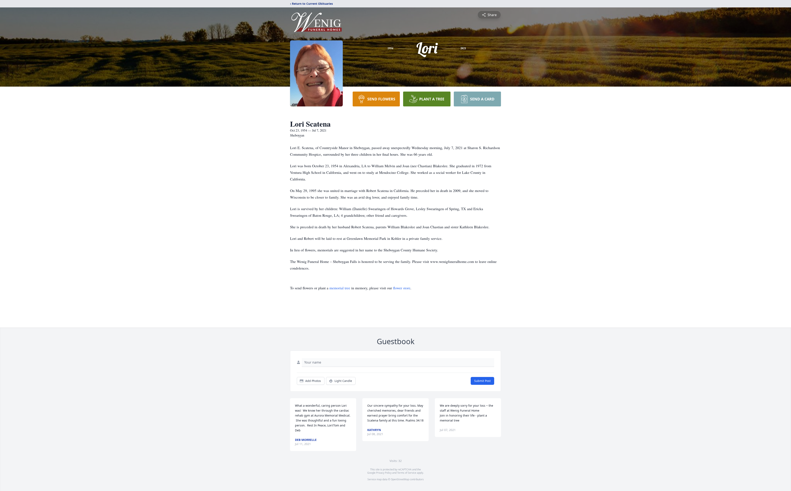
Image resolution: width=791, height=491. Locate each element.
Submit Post (482, 381)
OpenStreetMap (400, 479)
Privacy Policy (384, 473)
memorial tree (339, 287)
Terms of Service (406, 473)
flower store (401, 287)
